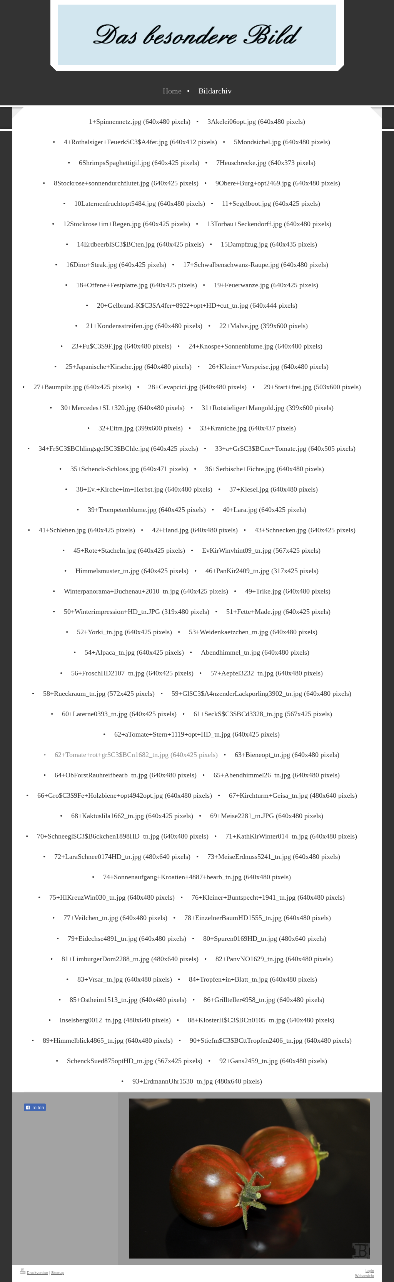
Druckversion (37, 1273)
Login (370, 1271)
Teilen (37, 1107)
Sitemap (57, 1273)
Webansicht (364, 1276)
